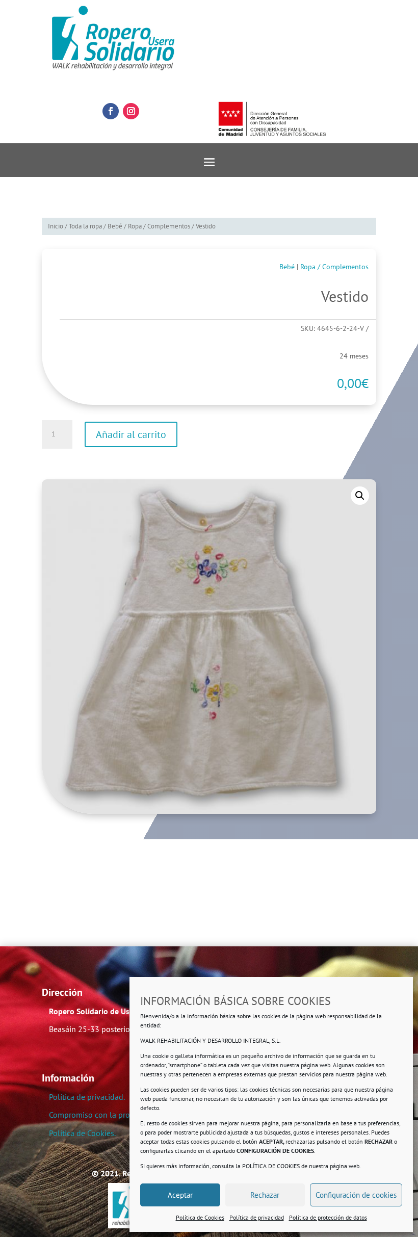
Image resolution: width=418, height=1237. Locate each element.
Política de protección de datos (328, 1217)
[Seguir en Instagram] (131, 111)
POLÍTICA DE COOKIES (271, 1166)
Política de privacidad (256, 1217)
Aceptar (180, 1195)
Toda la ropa (85, 226)
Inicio (55, 226)
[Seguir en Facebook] (110, 111)
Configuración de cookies (356, 1195)
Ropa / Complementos (159, 226)
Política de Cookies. (82, 1133)
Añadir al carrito (131, 434)
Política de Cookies (200, 1217)
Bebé (115, 226)
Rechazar (264, 1195)
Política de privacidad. (87, 1097)
